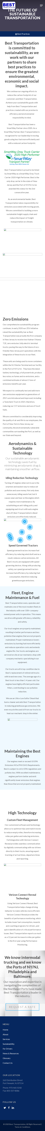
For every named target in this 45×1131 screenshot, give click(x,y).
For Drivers (7, 1048)
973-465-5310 (15, 1087)
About (5, 1034)
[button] (41, 5)
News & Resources (11, 1053)
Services (6, 1039)
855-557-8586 (13, 1090)
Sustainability (8, 1044)
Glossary (6, 1058)
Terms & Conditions (22, 1127)
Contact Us (7, 1063)
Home (5, 1029)
